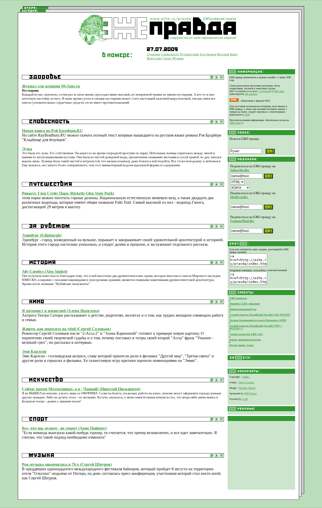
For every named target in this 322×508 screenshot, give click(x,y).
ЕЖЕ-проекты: (238, 298)
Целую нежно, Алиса (241, 345)
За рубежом (207, 54)
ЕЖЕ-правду (236, 122)
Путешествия (189, 54)
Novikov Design (247, 388)
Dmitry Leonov (246, 382)
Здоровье (153, 54)
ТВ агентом (251, 94)
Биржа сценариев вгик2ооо (245, 339)
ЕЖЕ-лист (278, 91)
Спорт (167, 58)
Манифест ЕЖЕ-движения (244, 303)
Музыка (178, 58)
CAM (246, 114)
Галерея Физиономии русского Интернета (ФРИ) (257, 320)
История (223, 54)
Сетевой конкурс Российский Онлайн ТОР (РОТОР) (259, 314)
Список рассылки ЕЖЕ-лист (246, 334)
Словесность (170, 54)
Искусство (154, 58)
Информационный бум (242, 309)
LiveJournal (265, 91)
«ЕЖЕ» (246, 376)
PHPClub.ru (250, 393)
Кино (233, 54)
